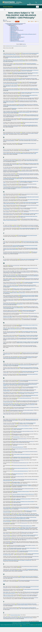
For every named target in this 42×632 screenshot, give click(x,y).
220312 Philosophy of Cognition (15, 35)
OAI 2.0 (34, 624)
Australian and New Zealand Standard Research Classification (14, 23)
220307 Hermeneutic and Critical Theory (16, 30)
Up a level (5, 20)
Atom (30, 21)
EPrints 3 (27, 624)
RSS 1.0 (33, 21)
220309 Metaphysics (13, 32)
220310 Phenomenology (13, 33)
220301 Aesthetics (13, 26)
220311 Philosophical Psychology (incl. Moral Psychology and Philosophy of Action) (22, 34)
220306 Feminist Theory (13, 29)
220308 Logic (12, 31)
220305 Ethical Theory (13, 28)
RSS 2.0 (37, 21)
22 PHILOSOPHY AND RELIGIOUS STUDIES (14, 24)
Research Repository (8, 6)
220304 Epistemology (13, 27)
